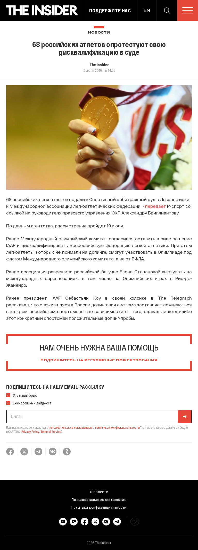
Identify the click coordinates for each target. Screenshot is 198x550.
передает (155, 206)
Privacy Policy (30, 431)
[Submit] (184, 416)
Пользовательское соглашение (99, 499)
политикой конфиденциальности (117, 427)
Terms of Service (50, 431)
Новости (99, 32)
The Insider (99, 64)
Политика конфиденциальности (99, 507)
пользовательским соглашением (70, 427)
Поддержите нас (110, 10)
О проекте (99, 491)
